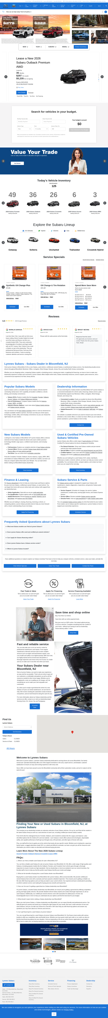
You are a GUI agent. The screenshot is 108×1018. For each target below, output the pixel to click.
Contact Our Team (88, 561)
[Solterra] (54, 940)
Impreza (44, 397)
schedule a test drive (34, 449)
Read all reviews (102, 316)
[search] (106, 6)
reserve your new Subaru (24, 494)
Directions (89, 982)
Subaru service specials (88, 492)
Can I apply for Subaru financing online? (20, 533)
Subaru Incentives (72, 982)
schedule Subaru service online (72, 497)
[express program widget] (60, 957)
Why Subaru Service (53, 984)
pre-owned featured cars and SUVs (91, 446)
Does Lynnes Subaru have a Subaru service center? (24, 539)
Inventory (32, 976)
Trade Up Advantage (72, 984)
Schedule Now (35, 702)
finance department (12, 479)
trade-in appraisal (83, 405)
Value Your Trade (54, 561)
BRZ (20, 399)
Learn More (79, 595)
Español (88, 984)
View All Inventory (53, 179)
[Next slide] (55, 947)
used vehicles (87, 437)
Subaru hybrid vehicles (42, 401)
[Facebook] (4, 1001)
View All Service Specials (88, 255)
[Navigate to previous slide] (1, 29)
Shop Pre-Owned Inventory (36, 984)
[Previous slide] (53, 947)
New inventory (81, 24)
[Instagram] (7, 1001)
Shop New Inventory (34, 979)
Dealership (90, 976)
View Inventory (27, 466)
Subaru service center (66, 479)
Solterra (15, 395)
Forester (40, 393)
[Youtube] (11, 1001)
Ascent (10, 395)
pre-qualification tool (40, 490)
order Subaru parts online (95, 494)
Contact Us (80, 421)
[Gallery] (35, 29)
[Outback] (31, 940)
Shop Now (73, 628)
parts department (81, 494)
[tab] (28, 226)
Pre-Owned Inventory (81, 38)
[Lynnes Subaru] (10, 5)
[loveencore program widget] (73, 956)
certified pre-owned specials (81, 450)
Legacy (10, 399)
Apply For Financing (54, 595)
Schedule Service (100, 255)
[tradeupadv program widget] (35, 957)
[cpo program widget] (48, 957)
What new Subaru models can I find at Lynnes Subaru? (24, 522)
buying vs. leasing (30, 492)
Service (51, 976)
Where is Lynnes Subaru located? (18, 544)
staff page (92, 405)
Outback (46, 393)
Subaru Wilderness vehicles (29, 395)
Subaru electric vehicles (17, 403)
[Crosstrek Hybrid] (77, 940)
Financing (71, 976)
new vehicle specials (94, 401)
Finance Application (72, 979)
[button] (72, 728)
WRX (14, 399)
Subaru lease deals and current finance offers (84, 403)
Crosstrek (34, 393)
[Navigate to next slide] (68, 29)
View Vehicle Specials (20, 561)
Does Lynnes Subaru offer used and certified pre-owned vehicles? (28, 528)
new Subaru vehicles (44, 443)
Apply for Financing (27, 508)
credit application (38, 488)
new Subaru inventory (25, 406)
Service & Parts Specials (54, 982)
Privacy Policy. (69, 1010)
